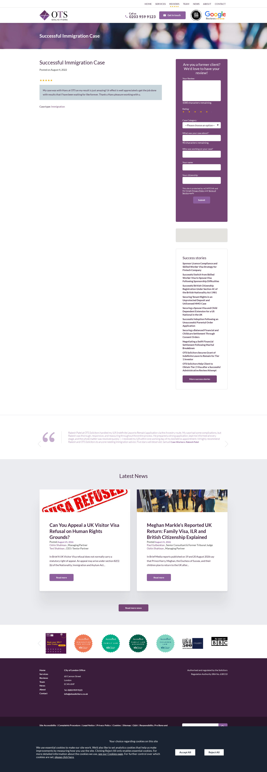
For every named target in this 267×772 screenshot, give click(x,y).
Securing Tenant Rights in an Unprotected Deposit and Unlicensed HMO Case (197, 300)
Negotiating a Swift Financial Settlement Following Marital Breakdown (198, 345)
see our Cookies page (110, 753)
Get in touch (174, 15)
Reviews (174, 4)
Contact (220, 4)
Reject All (214, 752)
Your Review (188, 78)
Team (186, 4)
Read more (61, 577)
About (207, 4)
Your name (187, 162)
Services (160, 4)
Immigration (58, 106)
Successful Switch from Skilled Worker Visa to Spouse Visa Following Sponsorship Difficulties (201, 278)
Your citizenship (190, 175)
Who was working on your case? (197, 149)
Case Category (189, 120)
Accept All (185, 752)
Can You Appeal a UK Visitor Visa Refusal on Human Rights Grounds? (84, 531)
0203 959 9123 (75, 690)
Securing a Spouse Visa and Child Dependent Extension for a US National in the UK (200, 311)
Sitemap (127, 725)
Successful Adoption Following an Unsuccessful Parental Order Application (200, 322)
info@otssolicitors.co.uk (76, 694)
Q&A (135, 725)
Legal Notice (88, 725)
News (196, 4)
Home (148, 4)
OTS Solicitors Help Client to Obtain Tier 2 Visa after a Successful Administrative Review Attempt (202, 367)
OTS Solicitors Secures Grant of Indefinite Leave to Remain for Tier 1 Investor (201, 356)
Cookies (117, 725)
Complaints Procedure (69, 725)
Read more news (133, 608)
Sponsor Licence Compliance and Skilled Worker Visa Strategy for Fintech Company (200, 267)
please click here (64, 757)
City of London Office (74, 670)
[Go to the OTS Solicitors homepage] (53, 15)
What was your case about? (195, 133)
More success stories (199, 379)
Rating (185, 109)
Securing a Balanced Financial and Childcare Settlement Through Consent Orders (201, 333)
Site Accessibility (47, 725)
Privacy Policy (198, 191)
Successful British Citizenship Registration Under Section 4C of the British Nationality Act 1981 (200, 289)
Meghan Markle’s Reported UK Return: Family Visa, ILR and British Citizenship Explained (179, 531)
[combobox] (202, 153)
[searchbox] (184, 153)
